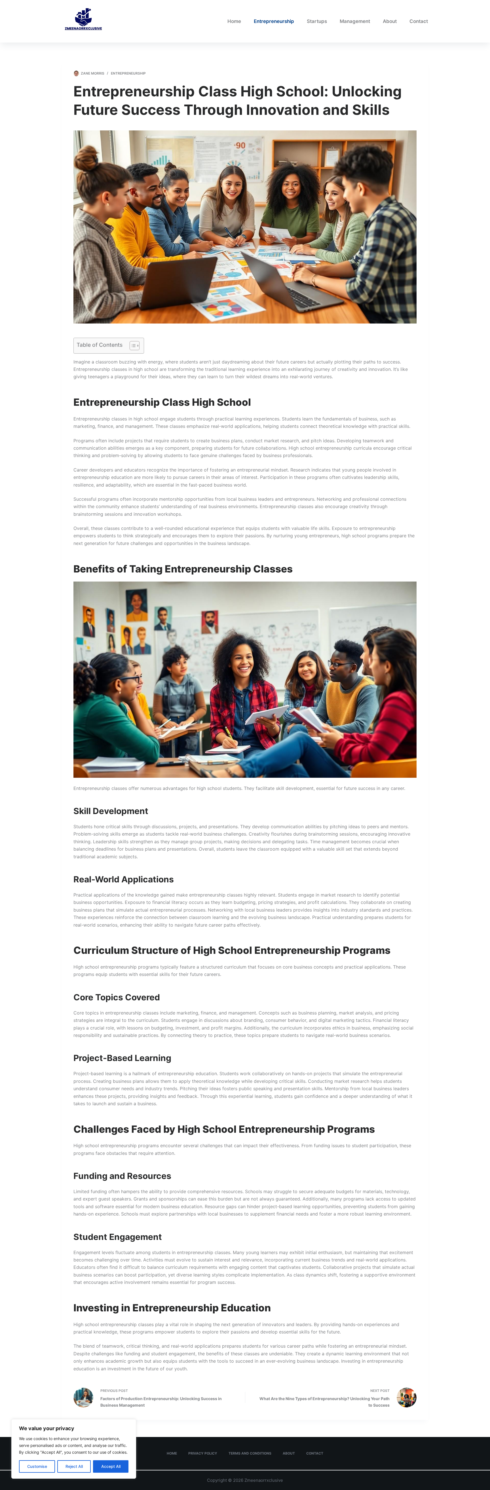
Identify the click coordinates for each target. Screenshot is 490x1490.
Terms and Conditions (250, 1453)
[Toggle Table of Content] (131, 345)
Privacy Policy (202, 1453)
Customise (37, 1466)
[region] (73, 1449)
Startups (317, 21)
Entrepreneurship (274, 21)
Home (234, 21)
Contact (418, 21)
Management (355, 21)
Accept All (111, 1466)
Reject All (74, 1466)
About (390, 21)
